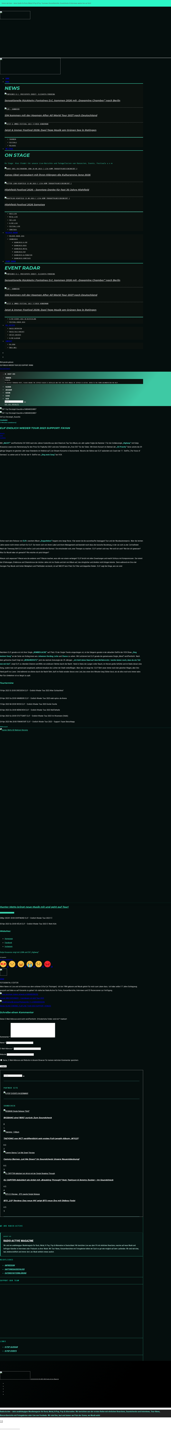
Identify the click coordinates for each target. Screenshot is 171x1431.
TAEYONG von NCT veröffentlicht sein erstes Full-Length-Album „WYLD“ (41, 1138)
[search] (24, 1076)
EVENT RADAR (11, 261)
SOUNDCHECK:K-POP (20, 242)
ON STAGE (9, 149)
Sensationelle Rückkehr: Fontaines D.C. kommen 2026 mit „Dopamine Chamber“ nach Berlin (62, 100)
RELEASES (12, 145)
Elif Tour (11, 959)
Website (3, 1054)
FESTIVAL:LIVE (14, 226)
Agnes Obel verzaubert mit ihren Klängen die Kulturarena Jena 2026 (48, 174)
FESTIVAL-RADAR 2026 (17, 322)
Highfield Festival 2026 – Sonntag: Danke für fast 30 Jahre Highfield (47, 189)
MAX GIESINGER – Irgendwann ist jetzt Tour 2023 (22, 998)
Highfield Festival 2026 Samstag (25, 204)
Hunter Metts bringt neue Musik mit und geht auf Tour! (34, 907)
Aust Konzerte (3, 959)
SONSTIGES (13, 229)
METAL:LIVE (13, 217)
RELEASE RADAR (12, 233)
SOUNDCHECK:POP (20, 252)
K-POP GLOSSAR (14, 338)
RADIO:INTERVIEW (15, 328)
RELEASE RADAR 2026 (16, 236)
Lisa (2, 979)
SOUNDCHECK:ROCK (20, 245)
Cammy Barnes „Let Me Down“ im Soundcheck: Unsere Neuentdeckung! (41, 1159)
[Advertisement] (85, 40)
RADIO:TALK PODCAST (16, 332)
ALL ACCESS (10, 325)
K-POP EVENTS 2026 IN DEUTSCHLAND (22, 319)
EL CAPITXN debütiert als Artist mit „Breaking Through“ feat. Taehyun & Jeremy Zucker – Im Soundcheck (58, 1180)
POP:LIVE (12, 220)
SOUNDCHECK (13, 239)
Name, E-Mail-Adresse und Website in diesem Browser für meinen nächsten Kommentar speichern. (41, 1060)
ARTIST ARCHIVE (15, 335)
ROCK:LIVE (13, 213)
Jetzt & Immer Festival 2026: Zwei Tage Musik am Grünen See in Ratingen (50, 130)
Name (3, 1042)
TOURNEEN (12, 139)
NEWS (7, 82)
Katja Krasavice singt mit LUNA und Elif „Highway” (19, 952)
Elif (8, 959)
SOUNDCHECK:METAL (20, 249)
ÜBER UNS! (13, 347)
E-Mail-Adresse (6, 1048)
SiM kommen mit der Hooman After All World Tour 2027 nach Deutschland (51, 115)
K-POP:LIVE (13, 223)
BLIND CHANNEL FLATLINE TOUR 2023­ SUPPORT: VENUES (25, 1006)
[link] (71, 694)
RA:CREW (12, 344)
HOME (7, 78)
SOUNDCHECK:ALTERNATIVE (23, 255)
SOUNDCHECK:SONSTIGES (22, 258)
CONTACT (9, 341)
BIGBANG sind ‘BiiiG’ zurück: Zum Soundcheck (28, 1117)
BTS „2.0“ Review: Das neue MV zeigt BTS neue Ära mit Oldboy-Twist (39, 1200)
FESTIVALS (13, 142)
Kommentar (5, 1037)
